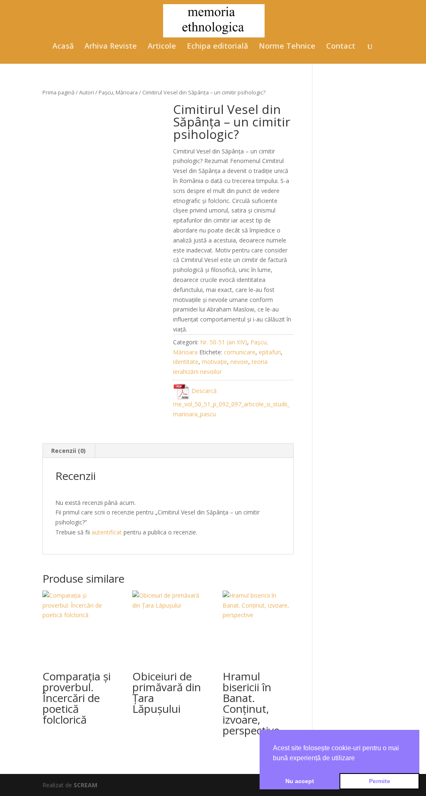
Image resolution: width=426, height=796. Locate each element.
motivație (214, 362)
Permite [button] (379, 781)
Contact (340, 47)
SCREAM (85, 785)
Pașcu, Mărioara (118, 92)
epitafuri (270, 352)
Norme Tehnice (287, 47)
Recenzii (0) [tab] (68, 451)
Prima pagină (58, 92)
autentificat (107, 532)
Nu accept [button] (299, 781)
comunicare (239, 352)
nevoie (239, 362)
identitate (185, 362)
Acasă (63, 47)
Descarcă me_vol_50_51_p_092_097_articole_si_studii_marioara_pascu (231, 402)
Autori (86, 92)
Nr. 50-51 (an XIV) (223, 342)
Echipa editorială (217, 47)
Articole (162, 47)
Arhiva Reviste (110, 47)
